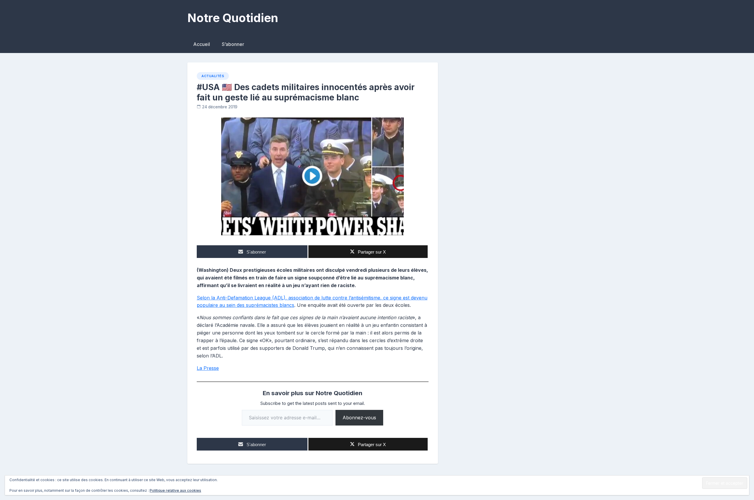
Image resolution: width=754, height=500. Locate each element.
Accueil (201, 44)
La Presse (208, 368)
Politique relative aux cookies (175, 490)
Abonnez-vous (359, 417)
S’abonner (233, 44)
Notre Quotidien (232, 18)
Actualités (212, 76)
